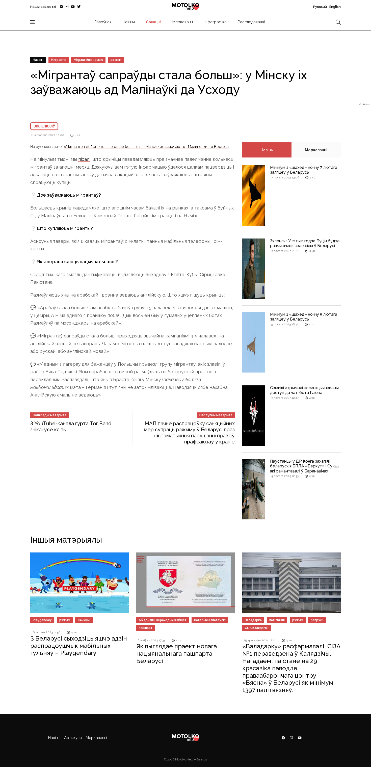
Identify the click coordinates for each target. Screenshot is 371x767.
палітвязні (277, 620)
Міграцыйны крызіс (88, 60)
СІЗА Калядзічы (256, 628)
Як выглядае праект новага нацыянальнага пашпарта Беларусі (176, 654)
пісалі (84, 159)
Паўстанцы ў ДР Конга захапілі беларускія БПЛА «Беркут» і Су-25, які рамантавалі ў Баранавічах (304, 466)
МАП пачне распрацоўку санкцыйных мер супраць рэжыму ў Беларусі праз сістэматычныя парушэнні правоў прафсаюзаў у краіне (189, 432)
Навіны (129, 22)
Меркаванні (183, 22)
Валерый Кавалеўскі (210, 620)
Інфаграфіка (216, 22)
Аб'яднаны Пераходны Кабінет (163, 620)
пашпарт (145, 628)
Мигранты (58, 60)
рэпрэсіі (317, 620)
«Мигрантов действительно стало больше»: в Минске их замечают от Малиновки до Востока (146, 146)
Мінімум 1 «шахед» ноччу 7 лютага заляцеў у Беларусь (303, 170)
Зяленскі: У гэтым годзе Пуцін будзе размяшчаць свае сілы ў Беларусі (305, 243)
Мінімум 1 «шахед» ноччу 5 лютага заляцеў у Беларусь (303, 317)
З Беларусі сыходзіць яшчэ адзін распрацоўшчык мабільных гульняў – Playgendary (78, 646)
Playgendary (42, 620)
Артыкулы (73, 737)
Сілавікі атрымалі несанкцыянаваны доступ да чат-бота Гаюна (304, 390)
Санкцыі (153, 22)
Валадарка (253, 620)
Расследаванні (251, 22)
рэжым (116, 60)
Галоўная (103, 22)
